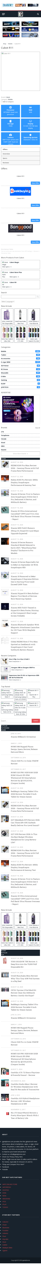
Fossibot (5, 1230)
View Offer (35, 183)
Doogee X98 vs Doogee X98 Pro (23, 668)
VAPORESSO (6, 1187)
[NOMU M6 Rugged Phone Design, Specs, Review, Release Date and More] (5, 745)
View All (37, 428)
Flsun (4, 1236)
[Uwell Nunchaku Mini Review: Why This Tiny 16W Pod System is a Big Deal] (5, 974)
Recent (3, 951)
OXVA (4, 1193)
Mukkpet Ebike (7, 1248)
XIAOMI (3, 459)
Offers (5, 149)
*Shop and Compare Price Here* (13, 1164)
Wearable (20, 373)
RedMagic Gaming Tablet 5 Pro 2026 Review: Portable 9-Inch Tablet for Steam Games (24, 794)
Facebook (5, 1167)
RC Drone (20, 369)
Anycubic (5, 1239)
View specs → (6, 267)
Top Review (5, 728)
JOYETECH (20, 387)
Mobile (10, 99)
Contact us (5, 1154)
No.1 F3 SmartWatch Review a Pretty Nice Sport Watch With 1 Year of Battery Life (25, 1115)
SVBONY (5, 1222)
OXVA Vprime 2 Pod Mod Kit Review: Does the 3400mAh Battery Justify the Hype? (23, 993)
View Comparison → (15, 661)
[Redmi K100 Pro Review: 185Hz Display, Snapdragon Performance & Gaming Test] (5, 478)
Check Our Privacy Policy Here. (12, 1157)
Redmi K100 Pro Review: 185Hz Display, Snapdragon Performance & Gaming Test (24, 482)
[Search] (38, 14)
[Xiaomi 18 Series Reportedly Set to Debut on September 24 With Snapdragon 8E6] (5, 560)
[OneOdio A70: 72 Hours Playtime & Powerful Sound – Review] (5, 1071)
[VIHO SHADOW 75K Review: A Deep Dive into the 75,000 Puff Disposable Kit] (5, 960)
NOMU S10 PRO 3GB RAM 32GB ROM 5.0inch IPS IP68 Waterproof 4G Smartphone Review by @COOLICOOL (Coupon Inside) (24, 777)
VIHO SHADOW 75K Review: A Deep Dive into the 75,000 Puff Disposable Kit (24, 964)
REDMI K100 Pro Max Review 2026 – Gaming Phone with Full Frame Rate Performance (25, 468)
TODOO (5, 1207)
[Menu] (3, 14)
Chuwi (4, 1225)
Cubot (21, 257)
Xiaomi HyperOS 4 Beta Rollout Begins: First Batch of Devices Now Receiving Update (24, 596)
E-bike (20, 376)
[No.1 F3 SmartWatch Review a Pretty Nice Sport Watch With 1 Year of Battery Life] (5, 1111)
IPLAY (4, 1204)
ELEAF (20, 384)
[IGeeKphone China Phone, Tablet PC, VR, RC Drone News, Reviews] (20, 14)
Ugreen (4, 1251)
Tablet (20, 355)
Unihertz (5, 1233)
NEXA (4, 1196)
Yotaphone (5, 435)
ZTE (2, 432)
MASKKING (6, 1199)
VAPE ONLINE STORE (9, 1184)
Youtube (5, 1169)
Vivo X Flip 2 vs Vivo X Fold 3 (19, 659)
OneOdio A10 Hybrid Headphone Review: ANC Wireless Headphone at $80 (25, 1101)
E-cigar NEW (20, 362)
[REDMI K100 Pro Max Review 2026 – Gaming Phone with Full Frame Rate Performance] (5, 464)
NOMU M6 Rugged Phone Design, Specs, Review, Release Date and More (24, 749)
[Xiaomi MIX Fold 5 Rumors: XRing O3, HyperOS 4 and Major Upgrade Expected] (5, 526)
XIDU (3, 446)
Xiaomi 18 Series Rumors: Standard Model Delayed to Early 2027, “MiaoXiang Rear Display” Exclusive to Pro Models (23, 547)
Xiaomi (3, 450)
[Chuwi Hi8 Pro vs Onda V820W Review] (5, 759)
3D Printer (20, 366)
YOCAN (3, 439)
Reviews (6, 163)
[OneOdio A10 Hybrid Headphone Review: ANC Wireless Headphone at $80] (5, 1097)
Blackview (5, 1228)
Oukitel (4, 1245)
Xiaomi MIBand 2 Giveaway (23, 737)
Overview (6, 154)
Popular (4, 726)
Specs (5, 158)
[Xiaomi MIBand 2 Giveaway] (5, 735)
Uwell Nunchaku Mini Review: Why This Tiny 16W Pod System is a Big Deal (25, 978)
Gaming (20, 380)
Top (2, 955)
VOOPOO (5, 1190)
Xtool (3, 443)
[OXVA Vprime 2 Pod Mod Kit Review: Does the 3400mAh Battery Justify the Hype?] (5, 989)
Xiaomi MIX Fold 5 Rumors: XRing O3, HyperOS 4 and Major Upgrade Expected (25, 531)
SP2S (4, 1202)
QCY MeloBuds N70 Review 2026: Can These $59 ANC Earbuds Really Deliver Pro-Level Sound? (25, 823)
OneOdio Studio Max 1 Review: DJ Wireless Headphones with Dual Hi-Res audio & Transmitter (25, 1087)
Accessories (20, 358)
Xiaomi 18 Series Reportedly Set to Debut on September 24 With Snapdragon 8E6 (25, 565)
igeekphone (26, 1260)
